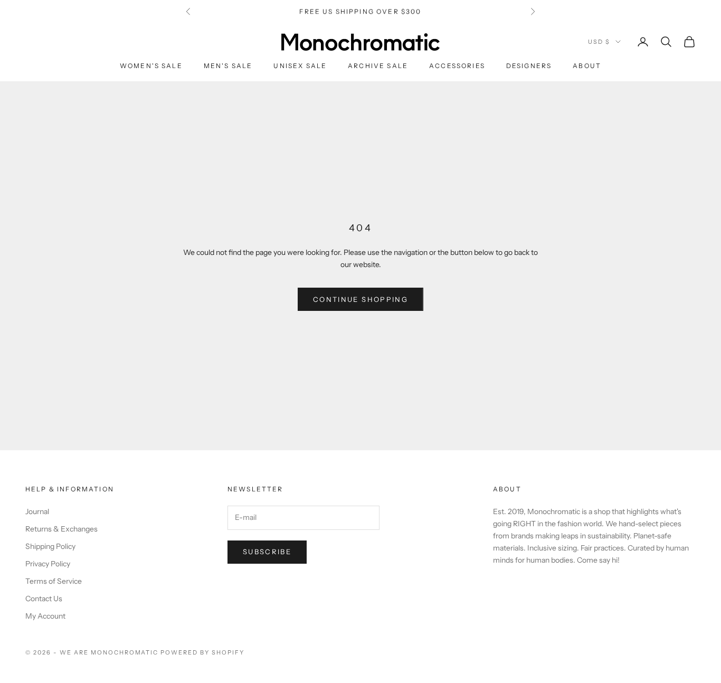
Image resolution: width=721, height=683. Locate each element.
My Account (45, 616)
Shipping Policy (50, 546)
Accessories (457, 66)
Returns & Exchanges (61, 529)
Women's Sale (151, 66)
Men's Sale (228, 66)
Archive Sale (378, 66)
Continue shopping (360, 299)
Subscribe (267, 551)
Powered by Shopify (202, 652)
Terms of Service (53, 581)
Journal (37, 511)
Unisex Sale (300, 66)
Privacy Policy (47, 563)
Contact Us (43, 598)
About (587, 66)
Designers (529, 66)
